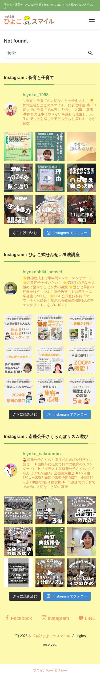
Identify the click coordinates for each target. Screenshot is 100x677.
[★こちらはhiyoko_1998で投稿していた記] (81, 391)
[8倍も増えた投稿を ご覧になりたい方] (81, 328)
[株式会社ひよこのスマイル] (29, 19)
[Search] (90, 53)
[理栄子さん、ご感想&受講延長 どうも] (49, 359)
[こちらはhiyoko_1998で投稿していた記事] (49, 391)
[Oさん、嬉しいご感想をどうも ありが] (49, 146)
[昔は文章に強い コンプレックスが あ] (18, 328)
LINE (89, 618)
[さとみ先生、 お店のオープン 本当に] (18, 359)
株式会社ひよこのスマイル (49, 636)
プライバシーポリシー (50, 670)
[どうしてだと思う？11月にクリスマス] (81, 209)
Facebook (21, 618)
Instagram (57, 618)
